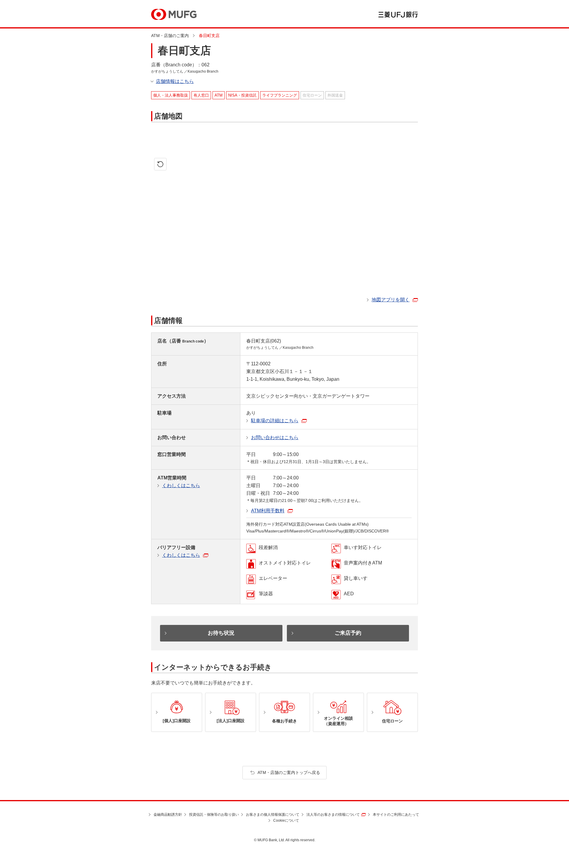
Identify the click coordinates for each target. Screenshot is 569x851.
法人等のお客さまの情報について (333, 814)
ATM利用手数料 (267, 510)
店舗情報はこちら (175, 81)
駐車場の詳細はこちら (274, 420)
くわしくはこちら (181, 485)
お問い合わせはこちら (274, 437)
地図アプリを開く (391, 299)
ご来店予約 (348, 633)
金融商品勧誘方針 (168, 814)
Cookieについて (286, 820)
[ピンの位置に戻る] (160, 164)
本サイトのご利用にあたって (396, 814)
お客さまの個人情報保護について (272, 814)
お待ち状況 (221, 633)
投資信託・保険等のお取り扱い (214, 814)
